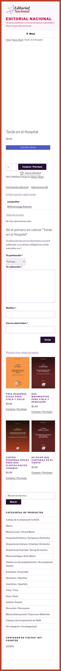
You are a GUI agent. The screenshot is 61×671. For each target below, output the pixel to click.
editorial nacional (29, 19)
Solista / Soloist (14, 602)
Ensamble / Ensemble (17, 572)
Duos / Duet (17, 40)
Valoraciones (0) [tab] (39, 187)
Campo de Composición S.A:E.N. (22, 519)
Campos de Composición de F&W (23, 620)
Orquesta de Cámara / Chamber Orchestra (28, 544)
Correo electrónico (17, 323)
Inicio (8, 40)
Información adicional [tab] (17, 187)
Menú (32, 33)
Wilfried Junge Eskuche (19, 206)
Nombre (11, 308)
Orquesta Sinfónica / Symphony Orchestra (28, 538)
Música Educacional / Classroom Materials (28, 614)
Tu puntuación (14, 255)
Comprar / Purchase (32, 166)
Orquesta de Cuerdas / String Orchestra (26, 550)
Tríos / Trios (12, 590)
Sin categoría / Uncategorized (21, 626)
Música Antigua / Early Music (21, 556)
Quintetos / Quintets (16, 578)
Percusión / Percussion (18, 608)
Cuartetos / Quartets (17, 584)
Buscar (13, 502)
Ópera (9, 526)
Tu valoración (14, 267)
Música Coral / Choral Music (20, 532)
